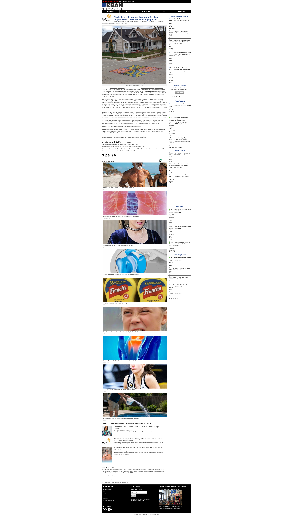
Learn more (139, 472)
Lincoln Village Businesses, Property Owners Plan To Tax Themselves (181, 20)
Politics (128, 11)
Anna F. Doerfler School (115, 148)
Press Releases (180, 101)
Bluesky (111, 510)
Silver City (132, 102)
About (104, 491)
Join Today (180, 92)
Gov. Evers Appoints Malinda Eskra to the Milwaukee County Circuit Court (183, 226)
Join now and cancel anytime (109, 476)
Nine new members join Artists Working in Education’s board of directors (138, 439)
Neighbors (128, 89)
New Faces (179, 207)
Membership (181, 11)
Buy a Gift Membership (174, 97)
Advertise (105, 493)
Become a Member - (123, 1)
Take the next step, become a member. (140, 499)
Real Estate (110, 11)
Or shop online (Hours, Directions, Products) (169, 508)
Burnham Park (141, 102)
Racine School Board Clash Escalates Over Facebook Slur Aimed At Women (182, 69)
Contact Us (125, 482)
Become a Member (180, 85)
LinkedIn (109, 510)
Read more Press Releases (176, 147)
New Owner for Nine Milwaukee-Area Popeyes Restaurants (182, 40)
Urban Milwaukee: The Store (172, 486)
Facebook (104, 510)
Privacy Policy (106, 498)
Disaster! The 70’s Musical (180, 284)
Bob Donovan (109, 144)
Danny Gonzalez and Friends (180, 277)
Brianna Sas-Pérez (118, 144)
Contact (104, 496)
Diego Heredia (105, 93)
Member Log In (131, 1)
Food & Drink (146, 11)
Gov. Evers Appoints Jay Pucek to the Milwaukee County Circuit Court (183, 211)
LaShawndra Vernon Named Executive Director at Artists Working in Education (137, 427)
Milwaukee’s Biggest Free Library (181, 268)
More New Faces (173, 252)
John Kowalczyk (135, 144)
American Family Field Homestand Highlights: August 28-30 (183, 105)
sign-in (118, 479)
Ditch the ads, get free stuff (137, 500)
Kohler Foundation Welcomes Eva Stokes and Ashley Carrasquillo (182, 243)
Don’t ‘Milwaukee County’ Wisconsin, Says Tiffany (181, 164)
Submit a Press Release (108, 500)
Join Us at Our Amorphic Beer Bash (110, 1)
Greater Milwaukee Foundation (143, 131)
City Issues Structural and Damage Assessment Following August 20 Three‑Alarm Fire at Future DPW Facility (181, 121)
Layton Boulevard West (119, 89)
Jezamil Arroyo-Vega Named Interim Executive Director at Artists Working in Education (138, 448)
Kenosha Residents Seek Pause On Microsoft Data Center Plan (182, 53)
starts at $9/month (131, 472)
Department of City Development (129, 148)
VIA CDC (142, 146)
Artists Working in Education (109, 23)
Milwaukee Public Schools (147, 88)
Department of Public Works (128, 131)
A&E (164, 11)
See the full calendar (173, 298)
